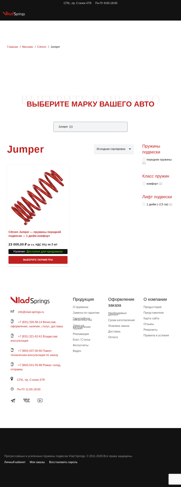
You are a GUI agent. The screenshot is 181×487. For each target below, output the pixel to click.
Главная (12, 46)
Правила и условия (156, 335)
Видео (77, 350)
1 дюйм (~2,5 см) (157, 204)
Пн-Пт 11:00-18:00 (28, 389)
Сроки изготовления (121, 320)
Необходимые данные (117, 314)
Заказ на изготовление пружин (82, 327)
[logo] (14, 13)
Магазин (27, 46)
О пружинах (80, 307)
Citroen (41, 46)
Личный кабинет (14, 462)
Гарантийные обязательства (82, 319)
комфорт (152, 183)
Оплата (113, 337)
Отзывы (149, 324)
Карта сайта (151, 318)
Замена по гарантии (86, 312)
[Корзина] (163, 13)
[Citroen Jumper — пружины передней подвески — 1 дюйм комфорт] (38, 196)
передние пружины (159, 159)
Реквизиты (150, 329)
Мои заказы (37, 462)
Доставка (114, 331)
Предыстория (153, 307)
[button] (155, 13)
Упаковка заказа (118, 325)
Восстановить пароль (63, 462)
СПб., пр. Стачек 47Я (31, 379)
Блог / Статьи (81, 339)
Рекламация (81, 333)
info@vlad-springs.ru (31, 312)
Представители (154, 312)
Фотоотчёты (81, 345)
